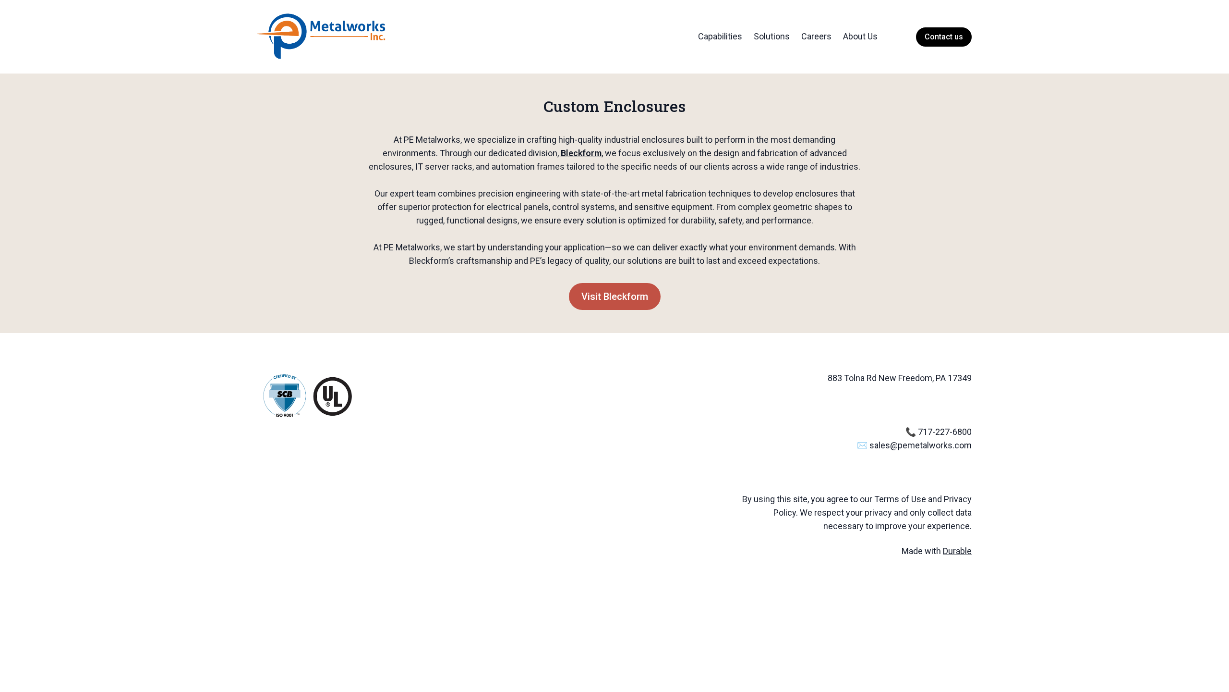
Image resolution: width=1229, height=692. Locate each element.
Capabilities (720, 36)
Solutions (772, 36)
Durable (957, 551)
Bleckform (581, 153)
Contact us (944, 36)
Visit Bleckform (614, 296)
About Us (860, 36)
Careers (816, 36)
